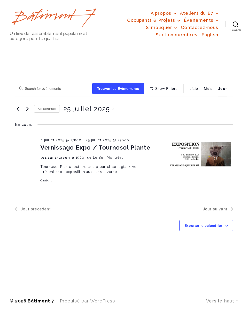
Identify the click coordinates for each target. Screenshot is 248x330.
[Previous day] (18, 109)
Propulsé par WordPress (87, 300)
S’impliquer (159, 27)
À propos (161, 13)
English (210, 34)
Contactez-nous (199, 27)
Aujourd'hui (47, 109)
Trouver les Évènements (118, 88)
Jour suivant (215, 209)
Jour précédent (36, 209)
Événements (198, 20)
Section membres (177, 34)
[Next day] (27, 109)
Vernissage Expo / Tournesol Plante (95, 147)
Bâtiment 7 (41, 300)
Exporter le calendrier (203, 225)
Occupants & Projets (151, 20)
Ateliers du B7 (196, 13)
